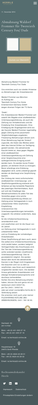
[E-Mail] (16, 383)
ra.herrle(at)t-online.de (16, 337)
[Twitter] (4, 383)
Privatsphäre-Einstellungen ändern (18, 395)
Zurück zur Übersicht (19, 59)
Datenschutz (21, 389)
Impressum (7, 389)
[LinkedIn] (10, 383)
